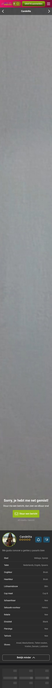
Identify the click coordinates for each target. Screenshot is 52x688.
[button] (38, 539)
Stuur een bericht (28, 513)
